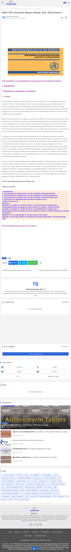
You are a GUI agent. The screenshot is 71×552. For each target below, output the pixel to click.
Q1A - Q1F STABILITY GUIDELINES (29, 493)
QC (58, 493)
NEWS (22, 490)
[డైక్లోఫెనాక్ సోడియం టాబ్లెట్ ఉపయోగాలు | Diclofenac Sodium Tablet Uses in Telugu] (6, 459)
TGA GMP (4, 499)
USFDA (11, 499)
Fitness (30, 481)
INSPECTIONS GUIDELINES (58, 484)
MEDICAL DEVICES (29, 487)
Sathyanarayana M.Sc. (35, 289)
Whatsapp (34, 263)
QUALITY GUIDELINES (17, 496)
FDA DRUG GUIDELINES (7, 481)
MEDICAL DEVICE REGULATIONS (14, 487)
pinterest (54, 371)
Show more (65, 302)
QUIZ (27, 496)
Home (3, 9)
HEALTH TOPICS (20, 484)
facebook (19, 367)
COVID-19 (56, 475)
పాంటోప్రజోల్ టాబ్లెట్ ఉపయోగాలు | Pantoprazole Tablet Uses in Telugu (31, 449)
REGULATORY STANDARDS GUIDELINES (41, 496)
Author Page (28, 535)
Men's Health (48, 487)
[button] (65, 3)
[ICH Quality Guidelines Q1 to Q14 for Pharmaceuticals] (6, 442)
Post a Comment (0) (35, 354)
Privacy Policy (45, 532)
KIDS (3, 487)
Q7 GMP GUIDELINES (45, 493)
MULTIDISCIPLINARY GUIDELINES (10, 490)
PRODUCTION (54, 490)
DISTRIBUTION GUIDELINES (24, 478)
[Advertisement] (35, 35)
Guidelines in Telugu (53, 376)
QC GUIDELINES (6, 496)
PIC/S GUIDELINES (44, 490)
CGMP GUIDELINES (46, 475)
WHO (8, 9)
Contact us (26, 532)
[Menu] (2, 3)
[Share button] (40, 263)
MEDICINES (39, 487)
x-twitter (54, 367)
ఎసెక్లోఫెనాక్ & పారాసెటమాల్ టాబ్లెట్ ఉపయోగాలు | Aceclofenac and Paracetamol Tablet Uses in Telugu (40, 432)
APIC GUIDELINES (35, 475)
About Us (17, 532)
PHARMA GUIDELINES (31, 490)
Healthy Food (30, 484)
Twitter (24, 263)
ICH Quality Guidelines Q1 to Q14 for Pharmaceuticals (28, 440)
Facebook (14, 263)
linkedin (19, 371)
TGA (67, 496)
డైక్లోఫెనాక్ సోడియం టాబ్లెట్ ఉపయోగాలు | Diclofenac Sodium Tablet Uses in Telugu (34, 457)
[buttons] (31, 524)
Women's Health (24, 499)
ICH (48, 484)
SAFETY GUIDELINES (59, 496)
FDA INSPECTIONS (20, 481)
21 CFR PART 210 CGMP (8, 475)
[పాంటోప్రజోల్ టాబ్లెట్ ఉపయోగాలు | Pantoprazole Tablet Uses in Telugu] (6, 451)
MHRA (55, 487)
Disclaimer (35, 532)
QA (54, 493)
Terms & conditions (57, 532)
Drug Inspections (37, 478)
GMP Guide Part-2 (43, 481)
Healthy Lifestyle (40, 484)
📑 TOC (35, 548)
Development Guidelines (8, 478)
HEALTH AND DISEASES (7, 484)
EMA (59, 478)
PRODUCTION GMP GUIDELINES (10, 493)
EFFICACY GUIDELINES (50, 478)
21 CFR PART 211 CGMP (22, 475)
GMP (18, 376)
